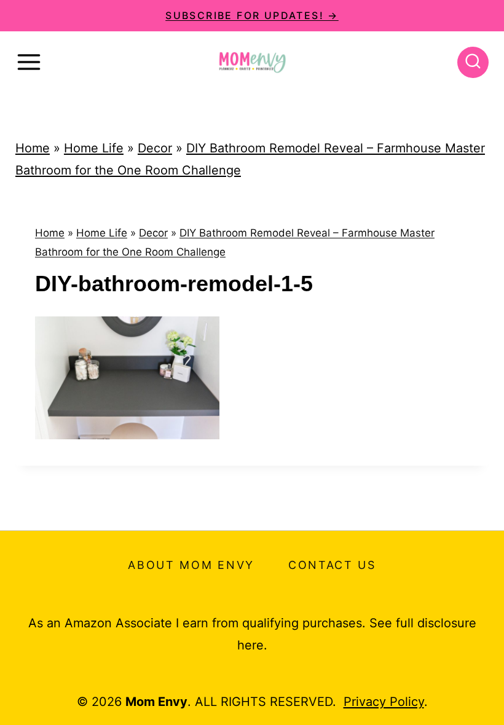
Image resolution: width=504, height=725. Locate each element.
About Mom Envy (191, 564)
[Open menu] (28, 62)
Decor (155, 148)
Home (32, 148)
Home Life (94, 148)
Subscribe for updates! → (252, 15)
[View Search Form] (473, 62)
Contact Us (332, 564)
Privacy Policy (384, 701)
